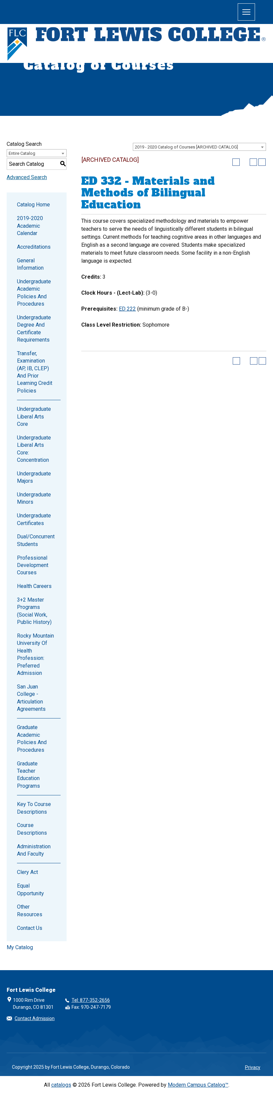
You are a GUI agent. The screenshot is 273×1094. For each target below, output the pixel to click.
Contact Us (29, 928)
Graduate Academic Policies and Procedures (32, 738)
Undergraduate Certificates (34, 519)
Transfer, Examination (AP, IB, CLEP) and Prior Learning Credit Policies (34, 372)
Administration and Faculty (34, 850)
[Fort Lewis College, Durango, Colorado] (136, 44)
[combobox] (199, 147)
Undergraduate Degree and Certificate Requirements (34, 328)
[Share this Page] (244, 162)
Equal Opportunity (30, 889)
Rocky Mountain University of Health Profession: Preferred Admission (35, 654)
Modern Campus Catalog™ (198, 1085)
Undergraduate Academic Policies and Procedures (34, 292)
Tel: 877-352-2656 (91, 1000)
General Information (30, 264)
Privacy (252, 1067)
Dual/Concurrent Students (36, 540)
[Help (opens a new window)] (262, 162)
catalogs (61, 1085)
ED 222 (127, 309)
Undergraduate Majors (34, 477)
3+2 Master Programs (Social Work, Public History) (34, 611)
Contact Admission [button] (35, 1018)
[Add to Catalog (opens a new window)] (236, 162)
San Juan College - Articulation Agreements (31, 698)
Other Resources (29, 910)
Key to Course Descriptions (34, 808)
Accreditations (34, 247)
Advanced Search (27, 177)
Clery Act (27, 872)
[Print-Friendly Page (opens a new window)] (253, 162)
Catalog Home (33, 204)
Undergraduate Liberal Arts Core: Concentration (34, 448)
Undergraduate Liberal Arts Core (34, 416)
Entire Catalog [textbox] (22, 153)
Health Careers (34, 586)
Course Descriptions (32, 829)
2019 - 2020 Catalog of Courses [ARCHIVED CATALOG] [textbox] (186, 146)
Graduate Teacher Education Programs (28, 774)
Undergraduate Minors (34, 498)
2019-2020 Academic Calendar (30, 225)
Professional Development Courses (32, 565)
